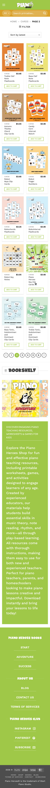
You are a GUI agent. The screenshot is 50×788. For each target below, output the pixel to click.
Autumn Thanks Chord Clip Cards (9, 130)
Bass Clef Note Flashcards (34, 78)
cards (24, 21)
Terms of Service (14, 777)
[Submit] (44, 13)
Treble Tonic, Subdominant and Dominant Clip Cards (35, 335)
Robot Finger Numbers (33, 181)
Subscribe (40, 777)
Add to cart (11, 86)
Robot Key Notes (9, 278)
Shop (20, 775)
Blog (36, 775)
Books (28, 775)
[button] (3, 4)
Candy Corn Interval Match (32, 130)
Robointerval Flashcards (34, 230)
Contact (29, 777)
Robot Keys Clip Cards (8, 181)
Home (13, 21)
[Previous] (6, 355)
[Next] (44, 355)
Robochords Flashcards (9, 230)
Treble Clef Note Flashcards (9, 78)
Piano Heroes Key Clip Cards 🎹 (33, 281)
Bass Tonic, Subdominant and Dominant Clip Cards (10, 335)
